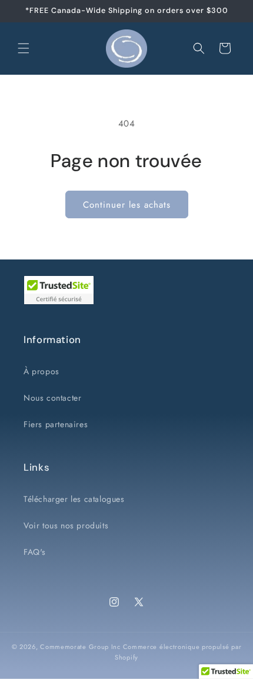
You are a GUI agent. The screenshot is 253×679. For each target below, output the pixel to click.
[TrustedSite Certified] (59, 290)
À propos (41, 371)
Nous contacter (52, 398)
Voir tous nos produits (66, 525)
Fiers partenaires (56, 424)
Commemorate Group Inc (80, 646)
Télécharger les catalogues (74, 499)
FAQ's (35, 552)
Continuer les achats (127, 204)
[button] (23, 48)
